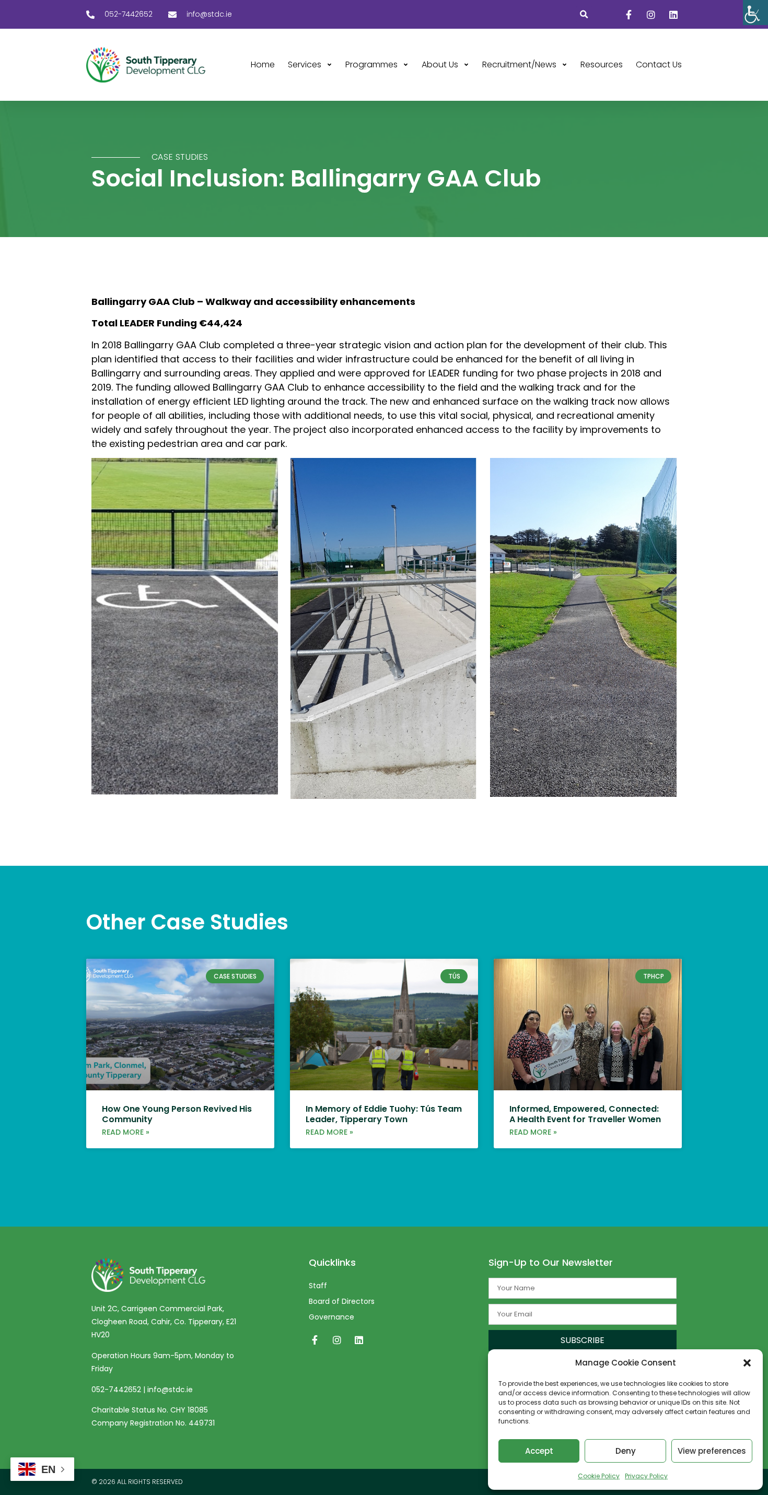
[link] (755, 12)
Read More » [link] (125, 1132)
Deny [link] (625, 1450)
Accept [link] (539, 1450)
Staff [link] (318, 1285)
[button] (747, 1363)
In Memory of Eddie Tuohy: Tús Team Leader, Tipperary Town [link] (384, 1114)
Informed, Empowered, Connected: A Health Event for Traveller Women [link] (585, 1114)
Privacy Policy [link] (646, 1476)
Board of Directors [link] (342, 1301)
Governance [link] (331, 1317)
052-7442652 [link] (117, 1389)
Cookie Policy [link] (599, 1476)
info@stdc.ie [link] (170, 1389)
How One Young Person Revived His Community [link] (177, 1114)
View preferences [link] (712, 1450)
